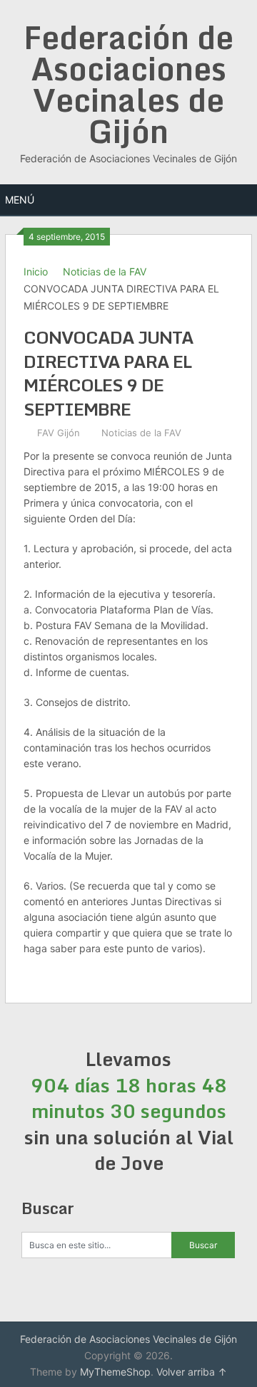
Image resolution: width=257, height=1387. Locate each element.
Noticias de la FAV (104, 271)
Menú (19, 200)
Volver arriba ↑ (191, 1372)
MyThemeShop (115, 1372)
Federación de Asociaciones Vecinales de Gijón (128, 84)
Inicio (36, 271)
